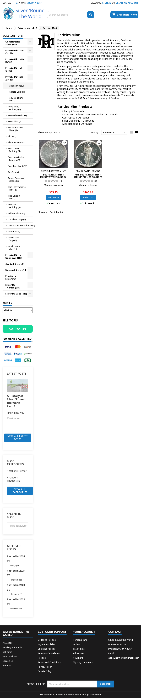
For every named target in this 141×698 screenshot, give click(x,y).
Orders (76, 644)
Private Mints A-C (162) (14, 52)
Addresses (78, 653)
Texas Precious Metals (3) (16, 179)
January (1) (16, 594)
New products (10, 656)
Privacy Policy (45, 666)
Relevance (115, 132)
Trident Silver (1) (16, 213)
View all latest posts (18, 437)
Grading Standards (12, 647)
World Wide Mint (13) (14, 248)
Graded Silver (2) (14, 263)
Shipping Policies (47, 648)
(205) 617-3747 (33, 2)
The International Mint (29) (17, 188)
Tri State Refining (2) (14, 206)
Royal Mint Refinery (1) (14, 108)
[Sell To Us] (18, 329)
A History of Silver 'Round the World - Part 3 (16, 401)
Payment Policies (46, 644)
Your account (84, 632)
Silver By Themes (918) (12, 286)
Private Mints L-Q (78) (14, 69)
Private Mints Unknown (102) (13, 256)
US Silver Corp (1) (17, 219)
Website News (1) (18, 470)
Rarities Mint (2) (16, 85)
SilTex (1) (12, 136)
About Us (7, 642)
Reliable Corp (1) (16, 91)
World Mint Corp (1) (13, 239)
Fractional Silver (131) (11, 277)
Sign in (106, 2)
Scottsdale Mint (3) (17, 115)
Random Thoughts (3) (14, 479)
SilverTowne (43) (16, 142)
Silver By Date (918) (16, 293)
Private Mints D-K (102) (14, 61)
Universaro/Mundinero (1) (20, 225)
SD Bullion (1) (14, 121)
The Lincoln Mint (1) (14, 197)
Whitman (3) (14, 231)
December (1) (18, 579)
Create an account (127, 2)
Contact (8, 2)
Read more (13, 418)
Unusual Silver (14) (15, 270)
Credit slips (79, 648)
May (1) (15, 565)
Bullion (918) (13, 36)
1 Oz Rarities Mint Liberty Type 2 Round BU (53, 175)
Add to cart (53, 197)
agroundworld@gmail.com (123, 657)
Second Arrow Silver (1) (15, 129)
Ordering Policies (47, 639)
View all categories (20, 490)
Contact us (8, 660)
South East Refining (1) (14, 150)
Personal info (80, 639)
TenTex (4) (13, 172)
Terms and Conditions (49, 662)
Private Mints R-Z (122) (14, 78)
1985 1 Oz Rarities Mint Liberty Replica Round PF (88, 175)
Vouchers (78, 657)
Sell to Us (7, 651)
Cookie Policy (45, 671)
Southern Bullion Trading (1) (16, 159)
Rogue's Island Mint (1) (16, 99)
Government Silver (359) (12, 43)
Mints (7, 303)
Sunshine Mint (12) (17, 166)
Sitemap (7, 665)
